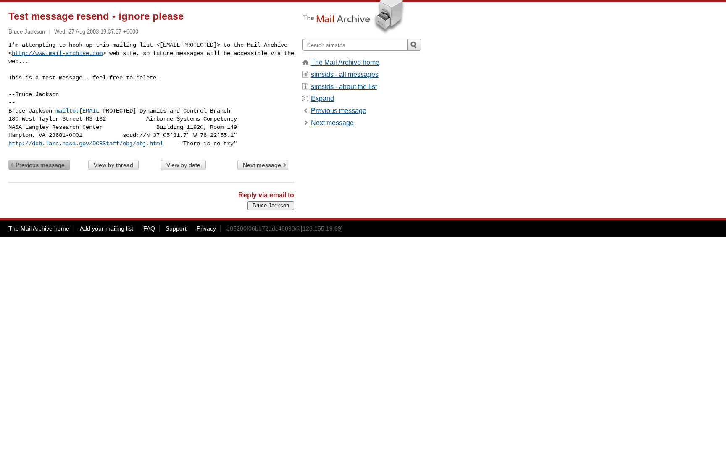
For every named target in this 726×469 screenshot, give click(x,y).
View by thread (113, 165)
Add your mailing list (106, 228)
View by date (183, 165)
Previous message (40, 165)
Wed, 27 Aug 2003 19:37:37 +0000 (96, 32)
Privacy (206, 228)
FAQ (149, 228)
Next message (262, 165)
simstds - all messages (345, 74)
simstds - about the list (344, 86)
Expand (322, 98)
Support (176, 228)
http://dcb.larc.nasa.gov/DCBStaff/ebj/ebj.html (85, 143)
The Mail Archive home (345, 62)
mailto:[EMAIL (77, 110)
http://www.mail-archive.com (57, 53)
